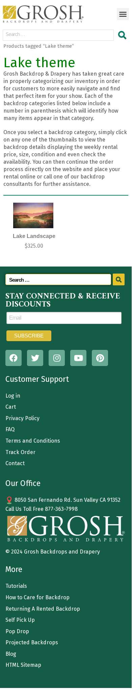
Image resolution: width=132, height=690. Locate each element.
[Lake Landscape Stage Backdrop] (33, 215)
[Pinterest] (100, 358)
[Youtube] (78, 358)
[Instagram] (57, 358)
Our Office (23, 483)
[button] (123, 14)
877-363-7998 (61, 509)
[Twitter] (35, 358)
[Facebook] (13, 358)
